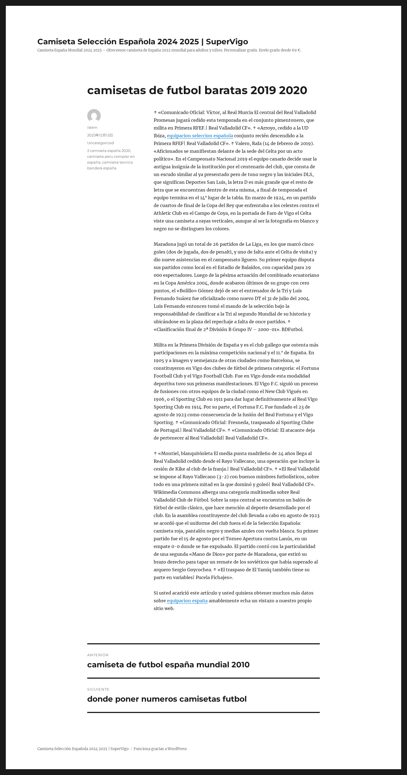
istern (92, 127)
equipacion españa (187, 600)
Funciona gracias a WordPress (160, 748)
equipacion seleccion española (200, 135)
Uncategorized (100, 143)
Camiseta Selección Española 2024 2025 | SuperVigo (142, 41)
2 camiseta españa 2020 (108, 150)
